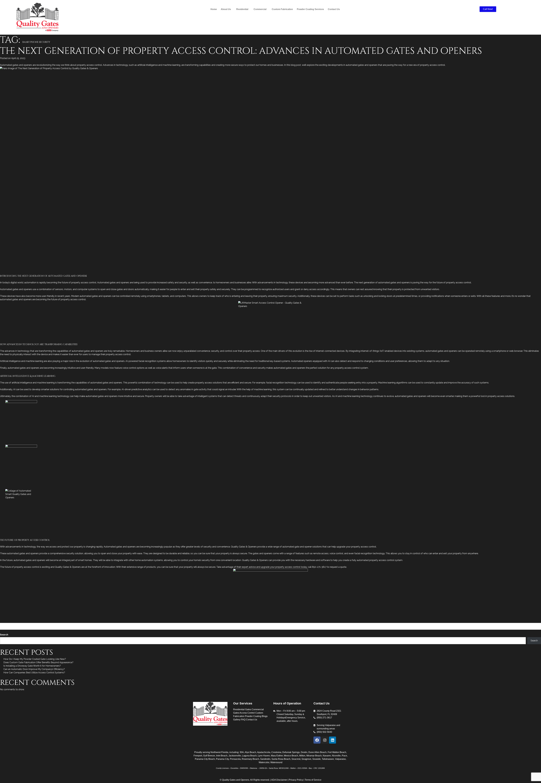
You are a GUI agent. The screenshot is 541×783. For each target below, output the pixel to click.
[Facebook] (317, 740)
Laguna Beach (249, 755)
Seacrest (295, 759)
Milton (302, 755)
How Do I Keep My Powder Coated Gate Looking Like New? (34, 659)
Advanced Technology (132, 624)
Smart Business (450, 624)
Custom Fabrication (282, 9)
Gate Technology (64, 624)
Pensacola (235, 759)
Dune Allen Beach (317, 752)
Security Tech (418, 624)
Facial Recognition (207, 624)
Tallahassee (328, 759)
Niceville (336, 755)
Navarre (327, 755)
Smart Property (518, 624)
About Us (226, 9)
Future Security (225, 624)
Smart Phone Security (498, 624)
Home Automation (243, 624)
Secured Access (401, 624)
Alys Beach (250, 752)
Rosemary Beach (250, 759)
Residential (79, 624)
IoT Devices (285, 624)
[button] (226, 9)
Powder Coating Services (310, 9)
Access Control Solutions (107, 624)
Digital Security (188, 624)
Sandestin (265, 759)
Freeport (198, 755)
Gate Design (47, 624)
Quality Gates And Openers (352, 624)
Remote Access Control (379, 624)
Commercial (33, 624)
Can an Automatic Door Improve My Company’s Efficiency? (34, 669)
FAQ (243, 719)
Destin (304, 752)
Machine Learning (301, 624)
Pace (344, 755)
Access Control (18, 624)
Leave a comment (90, 628)
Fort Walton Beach (337, 752)
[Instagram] (324, 740)
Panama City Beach (205, 759)
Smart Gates (465, 624)
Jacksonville (235, 755)
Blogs (265, 716)
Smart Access (433, 624)
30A (242, 752)
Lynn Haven (264, 755)
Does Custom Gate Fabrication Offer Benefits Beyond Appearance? (38, 662)
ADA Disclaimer (279, 780)
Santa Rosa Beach (280, 759)
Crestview (276, 752)
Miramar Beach (314, 755)
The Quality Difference (54, 628)
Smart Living (479, 624)
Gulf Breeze (209, 755)
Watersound (276, 762)
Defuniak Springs (291, 752)
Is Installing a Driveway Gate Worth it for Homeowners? (32, 665)
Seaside (316, 759)
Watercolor (264, 762)
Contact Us (334, 9)
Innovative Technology (266, 624)
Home (213, 9)
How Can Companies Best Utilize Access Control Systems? (34, 672)
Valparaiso (340, 759)
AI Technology (152, 624)
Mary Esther (277, 755)
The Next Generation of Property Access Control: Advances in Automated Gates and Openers (241, 51)
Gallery (236, 719)
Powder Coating (253, 716)
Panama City (222, 759)
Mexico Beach (291, 755)
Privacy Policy (296, 780)
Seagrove (306, 759)
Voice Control (74, 628)
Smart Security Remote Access (25, 628)
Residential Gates (242, 709)
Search (4, 634)
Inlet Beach (221, 755)
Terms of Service (313, 780)
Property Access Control (324, 624)
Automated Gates (170, 624)
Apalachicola (263, 752)
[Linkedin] (332, 740)
